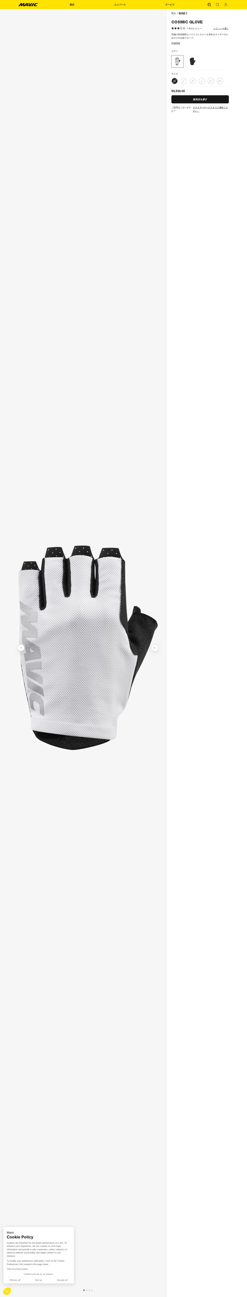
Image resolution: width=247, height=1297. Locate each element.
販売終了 (183, 13)
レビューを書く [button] (221, 28)
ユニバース (120, 4)
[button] (7, 1291)
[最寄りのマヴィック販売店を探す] (209, 5)
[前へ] (21, 648)
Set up (38, 1280)
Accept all (62, 1280)
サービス (170, 4)
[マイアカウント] (226, 5)
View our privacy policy (17, 1269)
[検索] (218, 5)
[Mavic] (28, 4)
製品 (72, 4)
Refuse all (15, 1280)
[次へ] (155, 648)
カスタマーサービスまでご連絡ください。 (210, 109)
